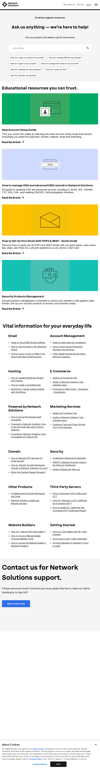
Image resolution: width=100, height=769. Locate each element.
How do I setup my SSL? (56, 69)
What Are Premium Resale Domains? (28, 472)
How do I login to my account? (23, 63)
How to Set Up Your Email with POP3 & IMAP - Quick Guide (39, 240)
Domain (14, 451)
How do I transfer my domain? (23, 75)
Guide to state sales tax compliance (69, 342)
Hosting (14, 371)
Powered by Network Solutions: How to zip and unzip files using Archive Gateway (28, 427)
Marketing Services (65, 406)
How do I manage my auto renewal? (25, 69)
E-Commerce (60, 371)
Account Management (67, 336)
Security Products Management (23, 296)
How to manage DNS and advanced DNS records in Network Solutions (47, 185)
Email (12, 336)
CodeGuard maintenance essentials (69, 458)
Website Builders (21, 525)
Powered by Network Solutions (24, 408)
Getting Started (62, 525)
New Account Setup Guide (19, 129)
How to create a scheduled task (26, 385)
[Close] (96, 745)
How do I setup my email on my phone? (27, 57)
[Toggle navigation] (95, 5)
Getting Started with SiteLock (66, 469)
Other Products (20, 487)
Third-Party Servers (65, 487)
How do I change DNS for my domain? (65, 57)
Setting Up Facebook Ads (65, 378)
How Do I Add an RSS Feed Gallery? (28, 531)
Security (56, 451)
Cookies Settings (40, 764)
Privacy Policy (36, 759)
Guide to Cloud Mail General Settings (28, 342)
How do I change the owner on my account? (60, 63)
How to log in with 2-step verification (70, 539)
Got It (58, 764)
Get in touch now (16, 603)
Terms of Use (38, 749)
